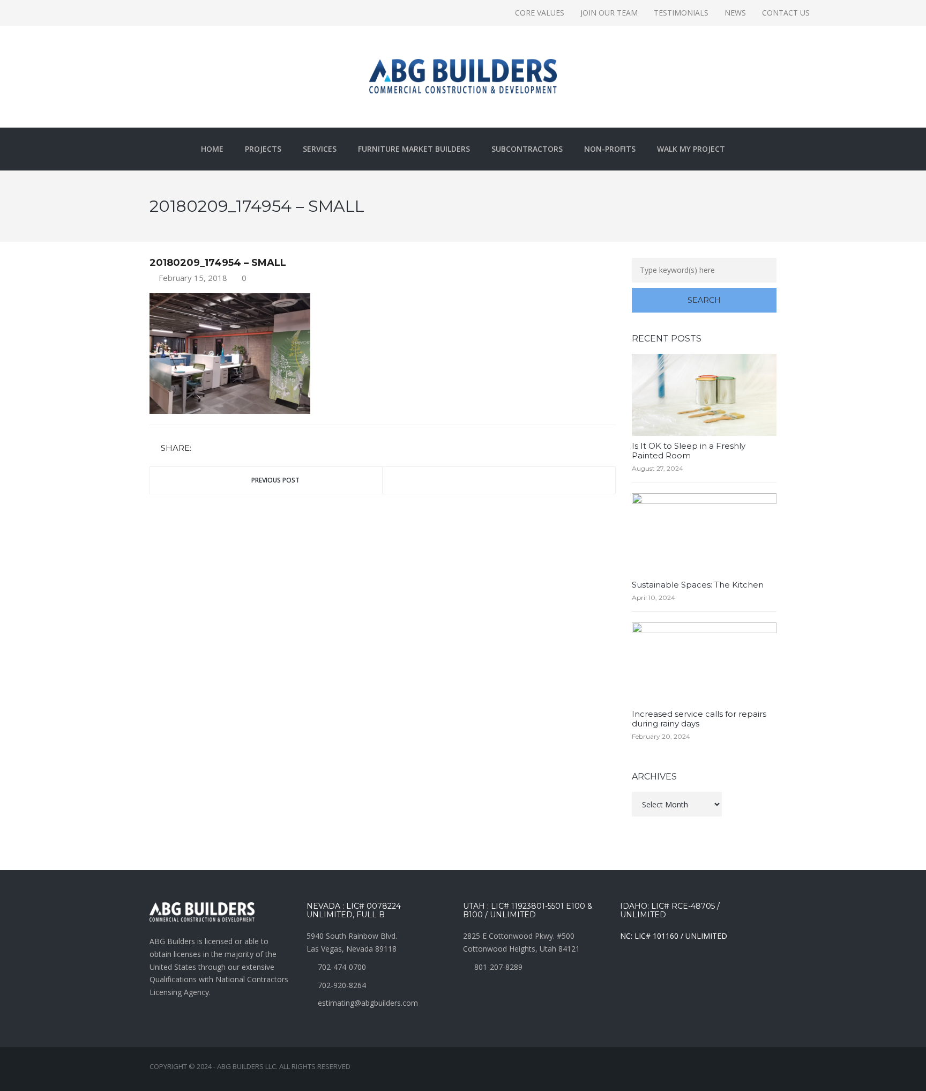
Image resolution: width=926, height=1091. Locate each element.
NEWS (735, 13)
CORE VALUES (539, 13)
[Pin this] (248, 448)
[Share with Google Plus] (232, 448)
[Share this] (201, 448)
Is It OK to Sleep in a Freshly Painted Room (688, 451)
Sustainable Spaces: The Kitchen (698, 585)
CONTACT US (786, 13)
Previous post (275, 480)
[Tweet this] (217, 448)
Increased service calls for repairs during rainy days (699, 719)
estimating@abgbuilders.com (368, 1003)
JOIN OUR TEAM (609, 13)
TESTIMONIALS (681, 13)
